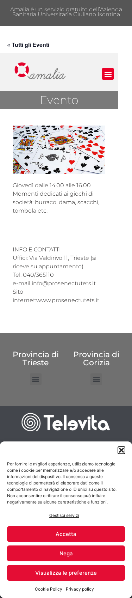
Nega (66, 553)
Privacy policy (80, 589)
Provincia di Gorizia (96, 358)
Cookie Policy (48, 589)
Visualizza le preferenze (66, 572)
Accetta (66, 534)
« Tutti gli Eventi (28, 45)
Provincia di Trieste (36, 358)
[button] (121, 450)
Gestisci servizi (64, 515)
